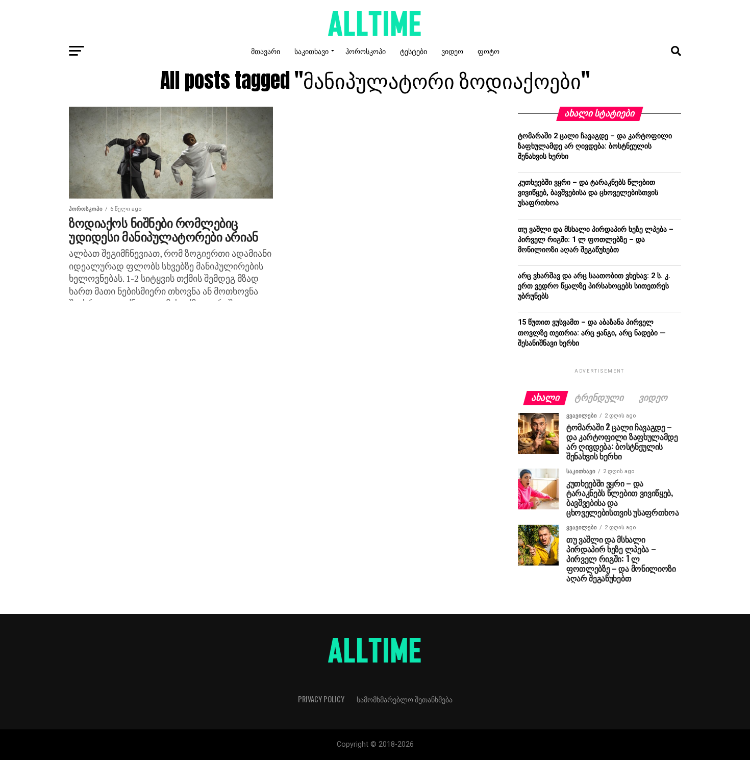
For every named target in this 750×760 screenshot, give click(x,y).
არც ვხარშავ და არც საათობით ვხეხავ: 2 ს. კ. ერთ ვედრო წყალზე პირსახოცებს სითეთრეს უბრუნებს (594, 286)
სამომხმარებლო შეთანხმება (405, 699)
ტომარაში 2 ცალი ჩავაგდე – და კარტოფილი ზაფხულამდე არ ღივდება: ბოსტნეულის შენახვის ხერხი (595, 146)
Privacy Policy (321, 699)
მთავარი (265, 50)
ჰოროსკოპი (365, 50)
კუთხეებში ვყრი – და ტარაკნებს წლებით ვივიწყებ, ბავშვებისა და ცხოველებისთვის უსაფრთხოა (588, 192)
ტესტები (413, 50)
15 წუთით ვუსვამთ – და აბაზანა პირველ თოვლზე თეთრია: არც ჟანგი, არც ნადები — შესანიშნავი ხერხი (592, 332)
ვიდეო (452, 50)
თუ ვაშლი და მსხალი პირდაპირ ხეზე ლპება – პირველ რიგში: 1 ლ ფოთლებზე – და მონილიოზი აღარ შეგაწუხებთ (595, 239)
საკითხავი (311, 50)
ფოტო (488, 50)
